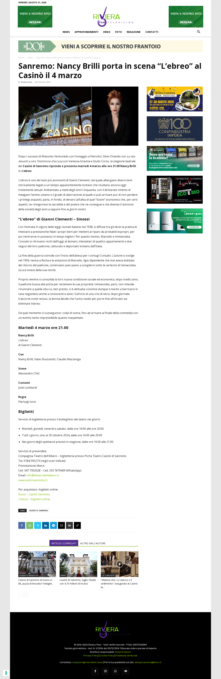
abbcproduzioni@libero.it (148, 662)
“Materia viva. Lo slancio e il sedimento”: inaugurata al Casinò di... (119, 583)
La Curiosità (108, 575)
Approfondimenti (86, 32)
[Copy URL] (77, 525)
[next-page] (26, 595)
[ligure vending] (175, 190)
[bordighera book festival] (175, 99)
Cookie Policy (107, 655)
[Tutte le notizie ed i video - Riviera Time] (110, 629)
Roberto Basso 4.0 (28, 575)
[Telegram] (53, 525)
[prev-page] (20, 595)
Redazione (134, 32)
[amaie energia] (175, 158)
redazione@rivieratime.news (87, 662)
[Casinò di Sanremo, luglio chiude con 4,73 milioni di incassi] (78, 564)
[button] (198, 32)
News (66, 32)
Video (106, 32)
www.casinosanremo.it (32, 480)
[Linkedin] (45, 525)
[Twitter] (37, 525)
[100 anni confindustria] (175, 128)
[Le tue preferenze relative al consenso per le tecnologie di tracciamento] (6, 673)
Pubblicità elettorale (126, 655)
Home (21, 57)
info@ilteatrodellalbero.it (42, 475)
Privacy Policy (90, 655)
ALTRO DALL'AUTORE (92, 543)
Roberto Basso (123, 652)
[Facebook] (21, 525)
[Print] (69, 525)
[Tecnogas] (175, 221)
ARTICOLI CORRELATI (63, 543)
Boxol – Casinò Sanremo (34, 494)
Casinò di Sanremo (38, 510)
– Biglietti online (34, 499)
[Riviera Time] (110, 17)
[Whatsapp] (115, 671)
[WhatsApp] (29, 525)
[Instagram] (105, 671)
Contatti (151, 32)
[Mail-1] (126, 671)
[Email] (61, 525)
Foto (118, 32)
